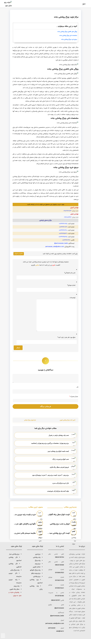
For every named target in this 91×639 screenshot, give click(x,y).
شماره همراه (73, 396)
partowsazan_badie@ (61, 243)
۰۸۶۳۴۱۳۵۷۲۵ (63, 237)
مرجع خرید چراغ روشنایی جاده (69, 39)
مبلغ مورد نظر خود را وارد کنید (66, 337)
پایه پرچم (16, 586)
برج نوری (37, 554)
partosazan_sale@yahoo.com (54, 246)
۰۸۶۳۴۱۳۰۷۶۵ (63, 224)
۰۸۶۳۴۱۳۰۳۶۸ (63, 230)
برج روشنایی (36, 576)
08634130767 (55, 600)
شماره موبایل (71, 285)
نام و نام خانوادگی (69, 273)
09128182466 (59, 596)
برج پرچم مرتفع (35, 573)
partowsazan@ (59, 608)
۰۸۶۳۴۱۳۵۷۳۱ (63, 233)
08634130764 (59, 557)
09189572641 (59, 588)
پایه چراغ (37, 560)
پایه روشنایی (36, 557)
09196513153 (59, 580)
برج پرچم (37, 564)
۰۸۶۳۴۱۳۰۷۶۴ (63, 227)
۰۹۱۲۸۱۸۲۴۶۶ (67, 217)
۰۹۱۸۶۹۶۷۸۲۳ (67, 211)
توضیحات (72, 298)
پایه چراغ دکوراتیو (35, 570)
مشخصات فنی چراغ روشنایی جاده (68, 35)
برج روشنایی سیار (14, 554)
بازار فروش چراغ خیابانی (30, 420)
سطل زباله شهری (14, 589)
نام (77, 387)
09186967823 (59, 573)
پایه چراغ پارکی (14, 570)
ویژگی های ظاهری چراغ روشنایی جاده (67, 32)
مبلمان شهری (36, 567)
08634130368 (59, 565)
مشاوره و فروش (18, 253)
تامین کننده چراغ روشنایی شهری (67, 420)
